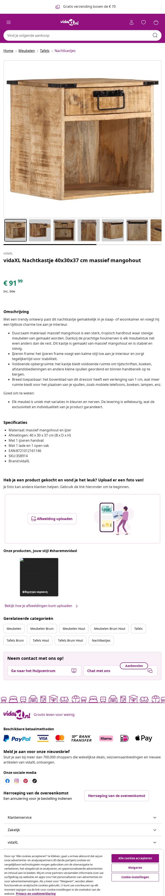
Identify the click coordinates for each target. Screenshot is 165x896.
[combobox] (82, 35)
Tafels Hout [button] (41, 640)
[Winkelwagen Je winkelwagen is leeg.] (156, 22)
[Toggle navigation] (8, 22)
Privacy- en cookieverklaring (36, 894)
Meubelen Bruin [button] (42, 629)
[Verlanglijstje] (143, 22)
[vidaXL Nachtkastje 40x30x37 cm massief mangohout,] (82, 139)
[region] (81, 873)
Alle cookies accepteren (135, 858)
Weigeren (135, 868)
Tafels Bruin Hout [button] (70, 640)
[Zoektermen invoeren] (155, 35)
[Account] (131, 22)
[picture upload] (114, 519)
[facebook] (7, 781)
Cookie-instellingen (135, 877)
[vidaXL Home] (69, 22)
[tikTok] (34, 781)
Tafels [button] (138, 629)
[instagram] (16, 781)
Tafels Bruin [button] (15, 640)
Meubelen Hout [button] (74, 629)
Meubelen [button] (14, 629)
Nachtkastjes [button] (101, 640)
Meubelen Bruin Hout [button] (109, 629)
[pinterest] (25, 781)
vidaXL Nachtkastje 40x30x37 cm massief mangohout (72, 260)
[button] (39, 577)
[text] (13, 284)
